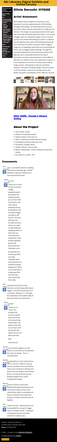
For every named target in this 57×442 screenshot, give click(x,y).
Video (4, 56)
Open (4, 44)
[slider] (33, 108)
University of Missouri (25, 432)
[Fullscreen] (53, 108)
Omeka (18, 436)
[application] (34, 98)
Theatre (5, 53)
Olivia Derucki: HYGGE (5, 26)
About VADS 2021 (6, 14)
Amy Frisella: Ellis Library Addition (7, 31)
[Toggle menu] (54, 3)
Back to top (5, 439)
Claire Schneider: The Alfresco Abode (7, 36)
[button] (34, 98)
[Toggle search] (51, 3)
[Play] (14, 108)
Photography (6, 46)
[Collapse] (12, 23)
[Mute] (52, 108)
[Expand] (12, 16)
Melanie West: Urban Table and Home (7, 41)
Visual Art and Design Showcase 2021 (7, 10)
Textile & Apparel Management (6, 50)
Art (3, 17)
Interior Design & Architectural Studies (7, 21)
